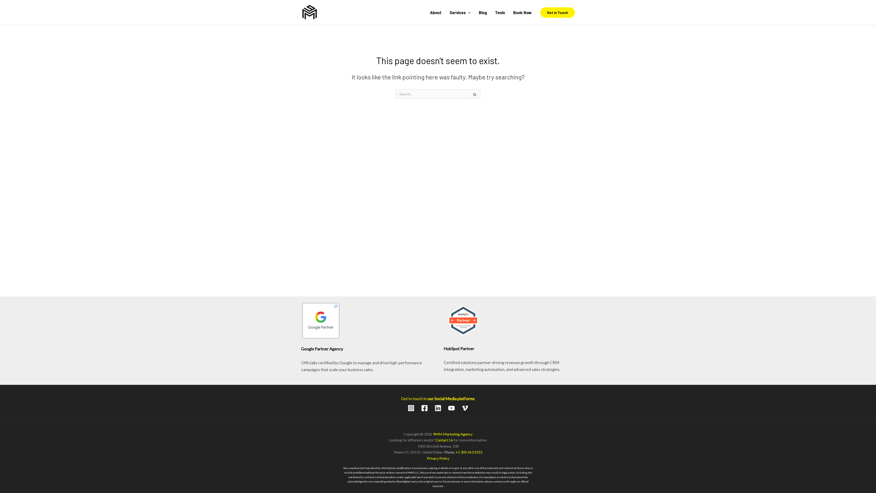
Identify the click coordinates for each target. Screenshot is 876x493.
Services (458, 12)
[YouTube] (451, 408)
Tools (500, 12)
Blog (483, 12)
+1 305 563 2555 (469, 452)
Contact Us (444, 440)
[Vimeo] (464, 408)
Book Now (522, 12)
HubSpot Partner (459, 348)
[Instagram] (411, 408)
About (435, 12)
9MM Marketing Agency (452, 434)
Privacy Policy (438, 458)
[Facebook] (424, 408)
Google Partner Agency (322, 348)
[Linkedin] (438, 408)
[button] (468, 12)
